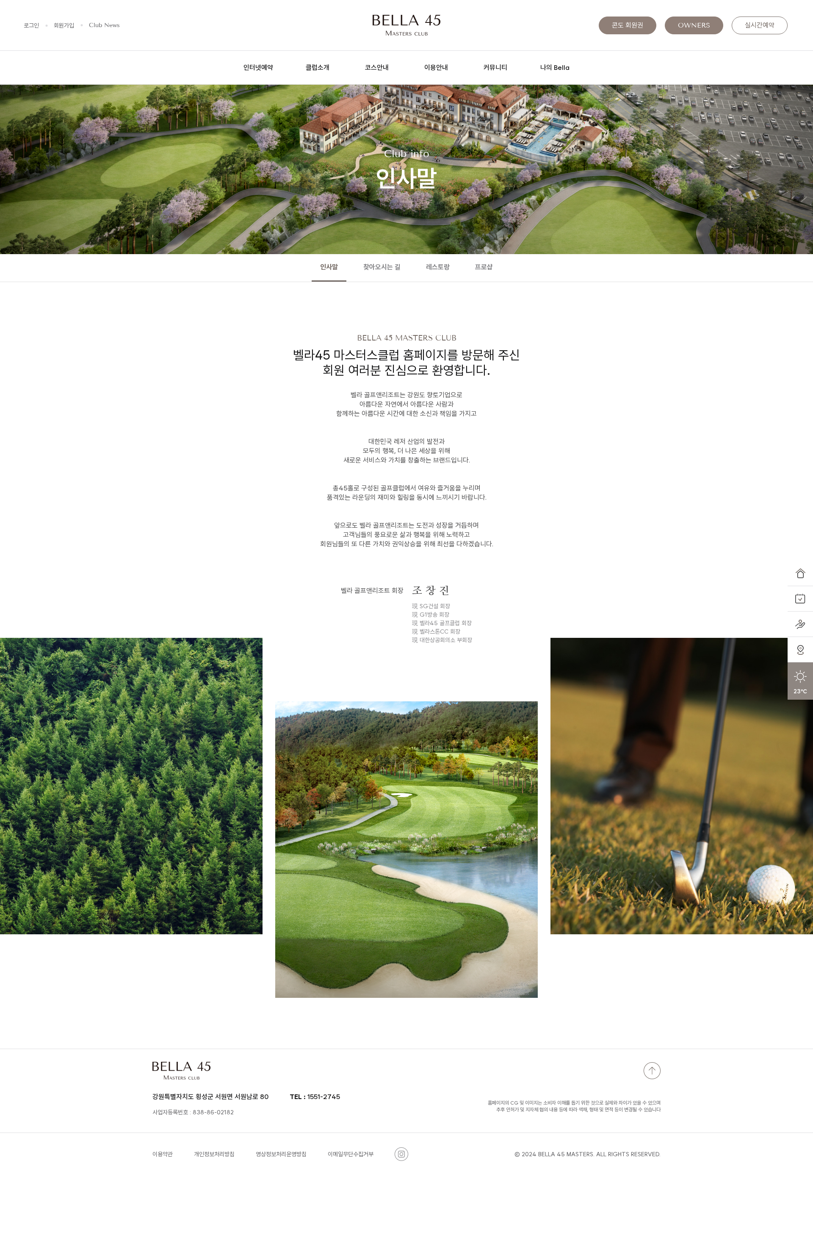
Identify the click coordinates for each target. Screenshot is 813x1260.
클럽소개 (317, 68)
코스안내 (377, 68)
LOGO (406, 25)
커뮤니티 (495, 68)
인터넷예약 (258, 68)
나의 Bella (555, 68)
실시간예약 (759, 25)
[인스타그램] (401, 1154)
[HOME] (800, 573)
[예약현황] (800, 599)
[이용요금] (800, 624)
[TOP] (652, 1070)
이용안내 (436, 68)
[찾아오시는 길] (800, 649)
